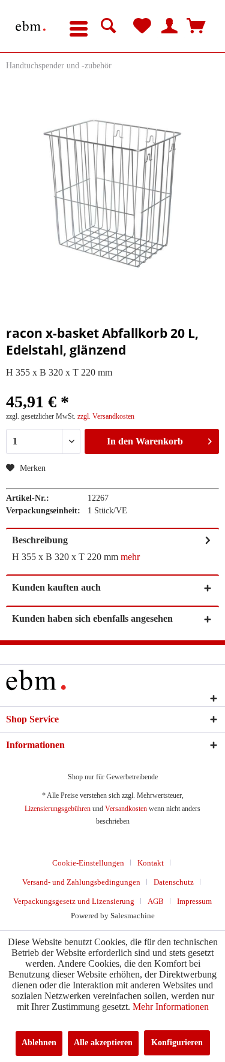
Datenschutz (174, 882)
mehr (130, 557)
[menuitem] (79, 26)
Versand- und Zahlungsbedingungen (81, 882)
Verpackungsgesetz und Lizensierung (73, 901)
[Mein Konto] (169, 26)
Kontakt (150, 862)
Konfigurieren (177, 1042)
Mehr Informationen (171, 1007)
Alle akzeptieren (103, 1042)
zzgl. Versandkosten (105, 416)
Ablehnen (39, 1042)
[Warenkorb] (196, 26)
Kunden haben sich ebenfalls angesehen (92, 618)
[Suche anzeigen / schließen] (109, 26)
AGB (156, 901)
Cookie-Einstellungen (88, 862)
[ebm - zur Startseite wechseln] (31, 26)
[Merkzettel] (142, 26)
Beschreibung (40, 540)
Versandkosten (126, 808)
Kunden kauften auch (56, 587)
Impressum (194, 901)
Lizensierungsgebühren (58, 808)
